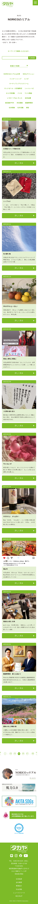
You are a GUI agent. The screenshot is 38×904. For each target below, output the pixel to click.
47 (27, 753)
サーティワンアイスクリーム (19, 83)
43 (11, 753)
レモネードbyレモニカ (14, 98)
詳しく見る (19, 163)
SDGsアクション (28, 74)
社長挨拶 (19, 879)
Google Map (19, 873)
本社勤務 (20, 103)
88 (33, 753)
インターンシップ (15, 79)
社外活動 (20, 107)
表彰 (27, 107)
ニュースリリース (19, 893)
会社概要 (19, 882)
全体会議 (28, 98)
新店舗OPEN (9, 103)
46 (23, 753)
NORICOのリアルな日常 (12, 74)
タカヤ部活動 (10, 93)
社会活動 (19, 889)
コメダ (26, 79)
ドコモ (19, 93)
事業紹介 (19, 886)
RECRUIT (19, 896)
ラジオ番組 (28, 93)
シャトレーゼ (29, 88)
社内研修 (12, 107)
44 (15, 753)
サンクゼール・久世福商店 (13, 88)
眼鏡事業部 (29, 103)
